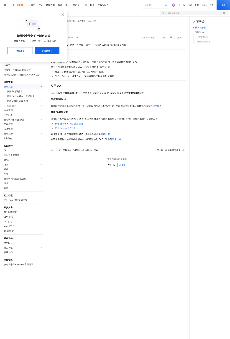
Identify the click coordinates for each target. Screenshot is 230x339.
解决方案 (50, 5)
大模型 (32, 5)
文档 (190, 5)
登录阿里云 (47, 50)
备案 (197, 5)
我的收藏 (178, 37)
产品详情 (162, 37)
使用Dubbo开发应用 (65, 127)
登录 (223, 5)
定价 (67, 5)
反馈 (123, 165)
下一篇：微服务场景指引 (169, 150)
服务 (92, 5)
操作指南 (81, 20)
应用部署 (157, 105)
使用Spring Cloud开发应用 (69, 123)
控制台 (204, 5)
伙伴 (85, 5)
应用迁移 (116, 139)
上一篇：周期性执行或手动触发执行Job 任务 (76, 150)
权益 (60, 5)
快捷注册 (20, 50)
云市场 (76, 5)
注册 (212, 5)
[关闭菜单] (5, 5)
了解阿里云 (103, 5)
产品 (40, 5)
